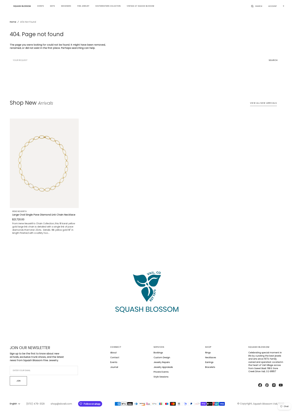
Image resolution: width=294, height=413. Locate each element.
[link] (44, 163)
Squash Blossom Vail (265, 404)
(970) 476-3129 (35, 404)
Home (13, 21)
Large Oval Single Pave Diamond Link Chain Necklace (43, 214)
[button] (256, 6)
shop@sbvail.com (61, 404)
